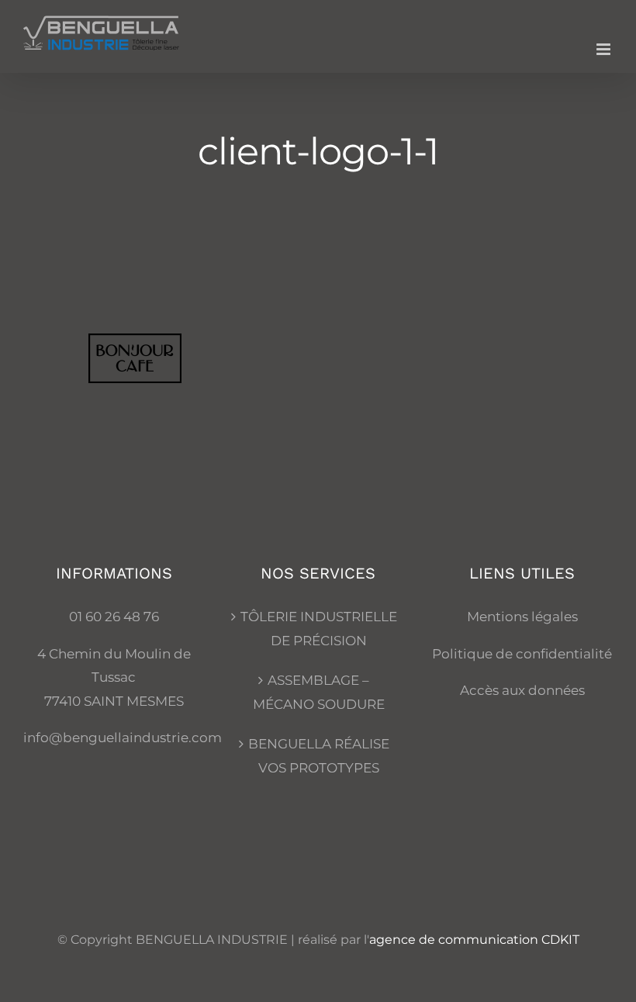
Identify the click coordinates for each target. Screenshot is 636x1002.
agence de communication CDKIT (474, 939)
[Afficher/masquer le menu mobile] (604, 49)
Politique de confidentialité (522, 654)
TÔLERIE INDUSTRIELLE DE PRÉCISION (318, 628)
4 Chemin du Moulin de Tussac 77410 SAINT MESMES (114, 677)
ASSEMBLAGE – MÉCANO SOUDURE (319, 692)
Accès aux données (522, 690)
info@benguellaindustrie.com (122, 737)
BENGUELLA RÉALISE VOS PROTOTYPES (318, 756)
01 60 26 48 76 (114, 616)
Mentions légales (522, 616)
